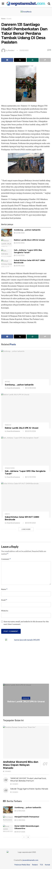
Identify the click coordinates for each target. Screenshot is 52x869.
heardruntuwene (13, 388)
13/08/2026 (20, 233)
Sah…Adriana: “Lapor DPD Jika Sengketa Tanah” (28, 251)
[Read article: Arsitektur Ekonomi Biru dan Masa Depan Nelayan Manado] (26, 742)
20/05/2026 (20, 243)
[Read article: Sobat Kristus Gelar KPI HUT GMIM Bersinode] (6, 263)
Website (4, 611)
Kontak (47, 865)
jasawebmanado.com (30, 860)
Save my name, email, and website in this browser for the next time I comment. (26, 622)
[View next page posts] (28, 837)
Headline (8, 424)
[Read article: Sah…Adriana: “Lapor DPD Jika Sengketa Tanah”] (6, 253)
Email (4, 600)
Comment (6, 559)
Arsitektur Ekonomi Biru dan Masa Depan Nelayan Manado (20, 764)
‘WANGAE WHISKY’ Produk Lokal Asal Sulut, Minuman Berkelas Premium (28, 779)
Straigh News (10, 468)
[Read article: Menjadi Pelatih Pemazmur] (8, 819)
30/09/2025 (20, 266)
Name (4, 589)
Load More (26, 529)
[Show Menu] (3, 3)
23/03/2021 (24, 50)
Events (9, 18)
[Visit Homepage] (26, 3)
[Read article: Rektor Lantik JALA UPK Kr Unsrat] (6, 243)
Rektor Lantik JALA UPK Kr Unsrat (29, 240)
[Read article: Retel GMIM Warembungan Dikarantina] (8, 828)
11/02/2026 (20, 255)
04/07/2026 (20, 832)
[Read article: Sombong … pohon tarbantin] (6, 233)
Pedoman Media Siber (22, 865)
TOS (41, 865)
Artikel (7, 381)
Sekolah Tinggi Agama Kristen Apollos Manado (29, 789)
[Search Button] (49, 3)
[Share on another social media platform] (45, 60)
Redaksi (11, 50)
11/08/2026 (20, 820)
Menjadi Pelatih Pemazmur (27, 817)
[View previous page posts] (24, 837)
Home (3, 18)
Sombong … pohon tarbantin (27, 230)
